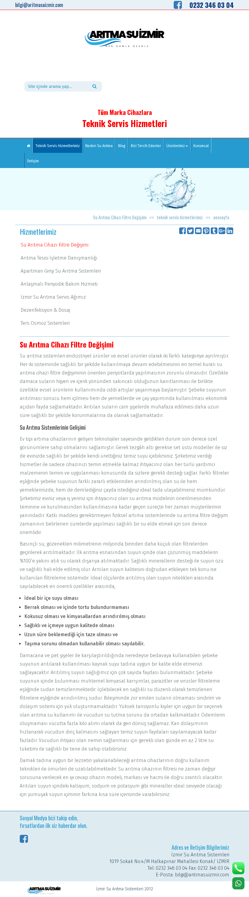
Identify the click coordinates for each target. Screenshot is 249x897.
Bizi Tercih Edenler (146, 146)
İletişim (33, 161)
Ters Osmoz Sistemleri (45, 323)
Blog (121, 146)
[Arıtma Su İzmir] (124, 38)
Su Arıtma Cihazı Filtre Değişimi (119, 217)
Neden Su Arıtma (99, 146)
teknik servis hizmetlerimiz (180, 217)
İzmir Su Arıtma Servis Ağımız (53, 297)
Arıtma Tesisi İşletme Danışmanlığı (59, 258)
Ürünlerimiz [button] (175, 146)
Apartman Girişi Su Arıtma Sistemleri (61, 271)
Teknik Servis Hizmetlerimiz (59, 145)
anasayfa (221, 217)
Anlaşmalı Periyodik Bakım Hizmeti (59, 284)
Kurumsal (201, 146)
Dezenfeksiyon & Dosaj (45, 310)
